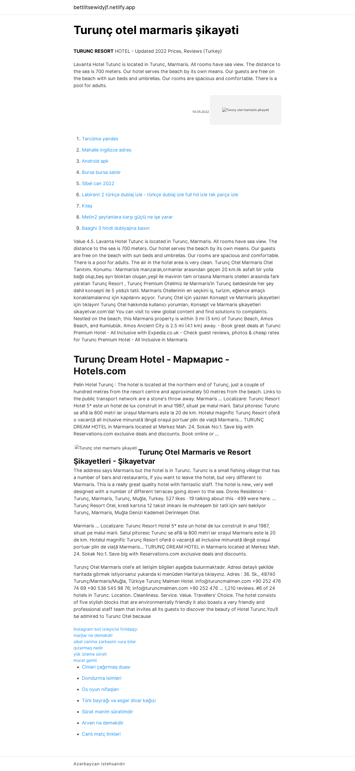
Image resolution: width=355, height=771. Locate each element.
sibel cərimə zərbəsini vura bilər (105, 641)
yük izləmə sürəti (90, 654)
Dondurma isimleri (101, 678)
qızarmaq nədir (88, 647)
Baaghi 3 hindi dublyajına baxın (116, 228)
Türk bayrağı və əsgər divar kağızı (119, 700)
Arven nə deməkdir (102, 723)
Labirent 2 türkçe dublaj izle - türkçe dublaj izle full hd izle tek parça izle (160, 194)
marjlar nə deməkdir (93, 635)
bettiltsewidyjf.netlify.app (104, 7)
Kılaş (87, 205)
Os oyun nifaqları (100, 689)
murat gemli (85, 660)
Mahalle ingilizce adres (106, 150)
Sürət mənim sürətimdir (107, 711)
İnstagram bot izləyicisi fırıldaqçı (105, 629)
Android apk (95, 161)
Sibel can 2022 (98, 183)
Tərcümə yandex (100, 138)
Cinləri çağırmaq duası (106, 667)
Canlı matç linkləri (101, 734)
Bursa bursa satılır (101, 172)
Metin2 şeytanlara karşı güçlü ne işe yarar (127, 217)
